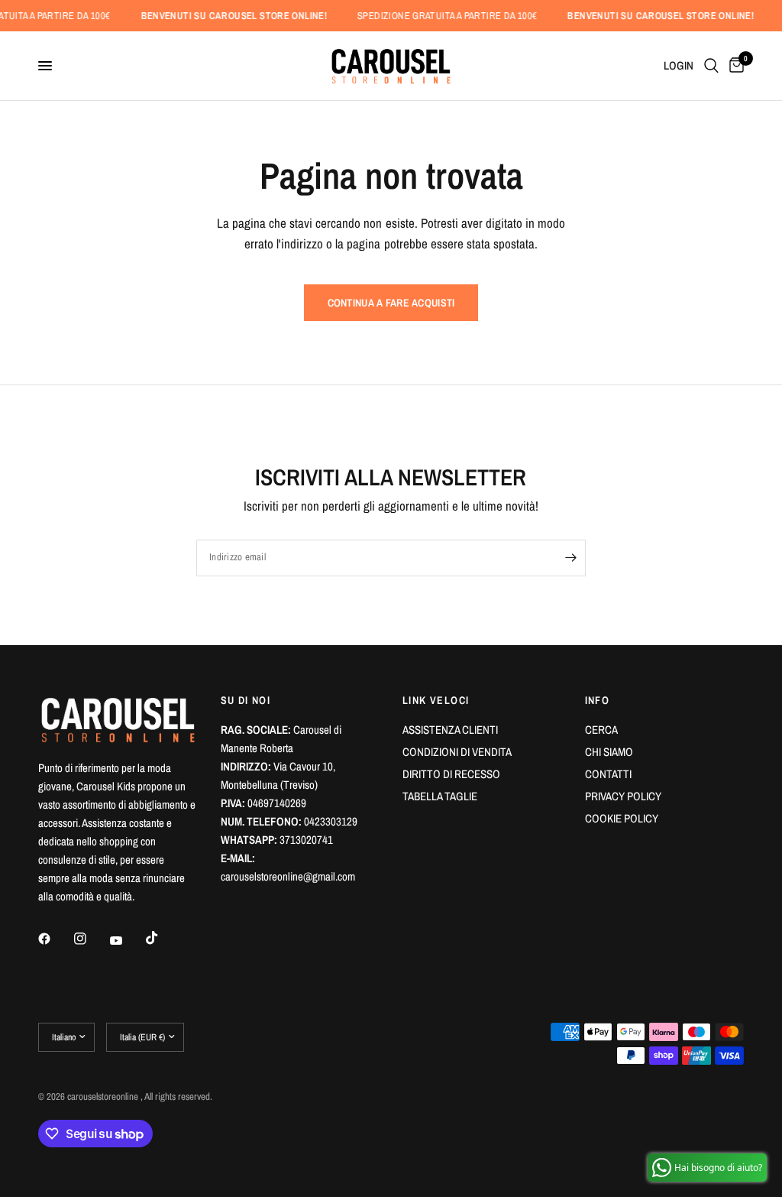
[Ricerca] (711, 65)
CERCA (601, 730)
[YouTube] (127, 941)
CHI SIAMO (609, 752)
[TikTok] (162, 938)
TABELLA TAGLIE (439, 796)
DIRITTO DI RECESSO (451, 774)
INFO (597, 700)
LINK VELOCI (435, 700)
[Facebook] (55, 938)
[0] (734, 65)
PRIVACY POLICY (623, 796)
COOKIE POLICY (621, 818)
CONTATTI (608, 774)
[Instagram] (91, 938)
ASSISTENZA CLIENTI (450, 730)
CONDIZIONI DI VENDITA (457, 752)
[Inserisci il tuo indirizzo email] (570, 558)
